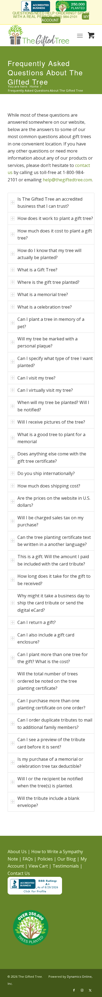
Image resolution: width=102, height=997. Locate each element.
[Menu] (80, 35)
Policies (45, 859)
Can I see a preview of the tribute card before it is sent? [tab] (51, 743)
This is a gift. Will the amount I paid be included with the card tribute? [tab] (53, 560)
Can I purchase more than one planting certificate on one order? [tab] (51, 704)
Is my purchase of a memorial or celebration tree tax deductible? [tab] (50, 762)
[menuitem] (35, 6)
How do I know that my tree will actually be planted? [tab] (49, 253)
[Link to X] (90, 990)
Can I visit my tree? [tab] (36, 378)
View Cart (38, 866)
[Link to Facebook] (74, 990)
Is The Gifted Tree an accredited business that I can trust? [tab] (49, 202)
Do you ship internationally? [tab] (46, 473)
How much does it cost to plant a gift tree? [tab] (54, 234)
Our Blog (66, 859)
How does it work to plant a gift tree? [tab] (55, 218)
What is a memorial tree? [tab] (42, 294)
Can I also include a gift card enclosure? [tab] (45, 638)
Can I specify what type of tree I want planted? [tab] (55, 361)
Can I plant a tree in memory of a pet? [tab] (50, 322)
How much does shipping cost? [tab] (48, 486)
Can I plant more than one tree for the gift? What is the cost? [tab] (52, 657)
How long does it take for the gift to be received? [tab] (54, 579)
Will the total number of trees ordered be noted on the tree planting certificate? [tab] (47, 681)
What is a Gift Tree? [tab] (37, 270)
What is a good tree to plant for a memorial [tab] (51, 438)
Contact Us (19, 873)
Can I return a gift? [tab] (36, 622)
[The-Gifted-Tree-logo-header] (42, 35)
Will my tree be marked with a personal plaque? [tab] (47, 342)
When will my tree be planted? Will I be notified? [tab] (53, 405)
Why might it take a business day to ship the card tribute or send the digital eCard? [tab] (53, 603)
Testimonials (65, 866)
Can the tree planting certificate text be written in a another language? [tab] (54, 540)
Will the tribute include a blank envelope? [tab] (48, 801)
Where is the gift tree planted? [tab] (48, 282)
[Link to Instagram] (82, 990)
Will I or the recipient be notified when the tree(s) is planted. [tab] (50, 782)
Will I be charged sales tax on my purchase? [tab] (50, 521)
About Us (17, 852)
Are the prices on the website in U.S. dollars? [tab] (53, 501)
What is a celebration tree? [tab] (44, 307)
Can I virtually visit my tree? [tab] (45, 390)
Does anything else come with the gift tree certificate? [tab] (51, 457)
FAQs (28, 859)
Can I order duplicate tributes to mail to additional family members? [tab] (54, 723)
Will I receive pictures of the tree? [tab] (51, 422)
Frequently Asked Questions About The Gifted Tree (45, 72)
